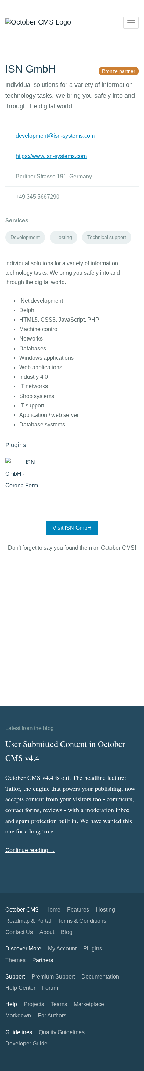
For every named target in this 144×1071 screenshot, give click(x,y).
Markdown (18, 1015)
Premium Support (53, 977)
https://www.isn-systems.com (51, 156)
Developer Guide (26, 1043)
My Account (62, 949)
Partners (42, 960)
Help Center (20, 988)
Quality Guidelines (62, 1032)
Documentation (100, 977)
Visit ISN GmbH (72, 528)
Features (78, 910)
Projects (34, 1004)
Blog (66, 932)
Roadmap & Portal (28, 921)
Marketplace (89, 1004)
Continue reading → (30, 850)
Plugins (92, 949)
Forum (50, 988)
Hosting (105, 910)
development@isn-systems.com (55, 136)
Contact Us (19, 932)
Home (52, 910)
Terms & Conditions (82, 921)
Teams (59, 1004)
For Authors (52, 1015)
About (46, 932)
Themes (15, 960)
